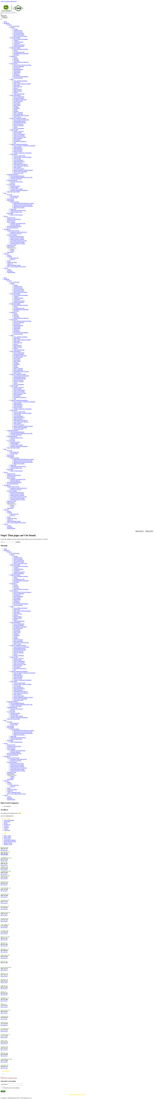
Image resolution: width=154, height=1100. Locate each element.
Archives (3, 816)
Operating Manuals (15, 225)
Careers (6, 268)
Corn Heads (16, 43)
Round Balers (16, 72)
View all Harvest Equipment (20, 39)
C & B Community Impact (14, 265)
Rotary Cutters (17, 117)
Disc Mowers (16, 68)
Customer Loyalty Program (14, 219)
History (9, 255)
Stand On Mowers (18, 163)
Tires (14, 142)
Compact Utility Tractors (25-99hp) (22, 157)
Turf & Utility (13, 154)
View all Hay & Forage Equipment (22, 65)
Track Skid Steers (17, 150)
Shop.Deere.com (14, 196)
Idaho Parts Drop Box (19, 207)
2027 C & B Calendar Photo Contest (16, 266)
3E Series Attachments (16, 178)
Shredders (16, 106)
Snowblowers (16, 104)
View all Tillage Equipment (20, 81)
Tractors (12, 27)
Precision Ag (13, 56)
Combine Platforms (18, 42)
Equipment (6, 23)
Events (9, 261)
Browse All (3, 15)
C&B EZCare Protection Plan (17, 223)
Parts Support (10, 200)
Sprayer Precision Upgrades (17, 242)
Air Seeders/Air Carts (18, 52)
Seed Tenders (16, 140)
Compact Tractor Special (16, 181)
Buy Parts (9, 194)
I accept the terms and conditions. (11, 1088)
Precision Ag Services (15, 233)
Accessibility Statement (10, 840)
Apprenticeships (11, 272)
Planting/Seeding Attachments (21, 53)
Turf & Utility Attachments (20, 171)
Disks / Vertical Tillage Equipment (22, 83)
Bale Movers (16, 75)
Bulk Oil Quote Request (16, 214)
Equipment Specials (12, 180)
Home (5, 21)
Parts (5, 193)
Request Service (11, 217)
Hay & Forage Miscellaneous (20, 76)
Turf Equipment (14, 187)
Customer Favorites (15, 186)
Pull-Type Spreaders (18, 125)
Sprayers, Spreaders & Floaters (18, 118)
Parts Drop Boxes (14, 201)
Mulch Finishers (17, 89)
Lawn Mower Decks (18, 168)
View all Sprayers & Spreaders (21, 119)
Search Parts (7, 821)
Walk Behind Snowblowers (20, 164)
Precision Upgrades (12, 235)
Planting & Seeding (15, 47)
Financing (4, 17)
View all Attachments (18, 96)
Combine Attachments (19, 45)
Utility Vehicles (17, 167)
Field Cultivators (17, 86)
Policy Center (7, 835)
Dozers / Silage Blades (19, 134)
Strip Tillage (16, 85)
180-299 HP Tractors (18, 34)
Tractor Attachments (15, 95)
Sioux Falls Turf (14, 258)
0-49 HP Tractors (17, 30)
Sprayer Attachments (18, 128)
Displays (15, 57)
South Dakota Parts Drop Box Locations (23, 203)
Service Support (11, 222)
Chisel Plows (16, 82)
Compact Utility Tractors (16, 189)
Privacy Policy (7, 837)
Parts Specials (10, 199)
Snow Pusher (16, 102)
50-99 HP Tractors (18, 32)
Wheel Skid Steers (18, 148)
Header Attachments (18, 46)
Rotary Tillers (16, 105)
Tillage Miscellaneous (18, 93)
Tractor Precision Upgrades (17, 237)
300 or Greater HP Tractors (20, 36)
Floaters (15, 127)
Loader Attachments (18, 98)
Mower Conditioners (18, 66)
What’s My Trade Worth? (13, 191)
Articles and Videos (12, 262)
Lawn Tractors (17, 158)
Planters (15, 50)
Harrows (15, 88)
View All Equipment (9, 820)
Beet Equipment (17, 132)
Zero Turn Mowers (18, 160)
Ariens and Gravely (18, 173)
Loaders (15, 109)
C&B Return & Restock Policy (18, 210)
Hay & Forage (14, 63)
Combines (16, 40)
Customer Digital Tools (16, 212)
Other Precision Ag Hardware (21, 62)
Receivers (15, 59)
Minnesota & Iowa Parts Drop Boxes (22, 204)
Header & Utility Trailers (19, 137)
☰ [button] (1, 14)
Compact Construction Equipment (19, 144)
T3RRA (12, 249)
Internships (10, 271)
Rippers (15, 92)
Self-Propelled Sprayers (19, 121)
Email (2, 1084)
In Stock (9, 24)
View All (12, 183)
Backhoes (15, 111)
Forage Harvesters (18, 78)
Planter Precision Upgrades (17, 239)
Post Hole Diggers (18, 101)
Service (6, 216)
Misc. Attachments (18, 114)
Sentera (12, 250)
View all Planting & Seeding (20, 49)
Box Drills (16, 55)
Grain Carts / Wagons (18, 135)
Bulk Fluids (10, 213)
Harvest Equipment (15, 37)
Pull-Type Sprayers (18, 124)
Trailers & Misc (14, 129)
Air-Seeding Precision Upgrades (18, 240)
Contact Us (10, 263)
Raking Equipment (18, 69)
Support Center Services (13, 230)
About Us (6, 253)
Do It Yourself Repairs (12, 227)
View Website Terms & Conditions (77, 1094)
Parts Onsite (13, 209)
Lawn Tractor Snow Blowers (20, 165)
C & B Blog (7, 830)
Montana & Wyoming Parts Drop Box (23, 206)
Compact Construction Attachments (22, 153)
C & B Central (14, 197)
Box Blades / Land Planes (20, 99)
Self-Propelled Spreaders (19, 122)
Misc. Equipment (17, 138)
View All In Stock (14, 26)
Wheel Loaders (17, 147)
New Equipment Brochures (17, 176)
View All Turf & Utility (19, 155)
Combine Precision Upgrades (17, 243)
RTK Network (10, 246)
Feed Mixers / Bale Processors (21, 115)
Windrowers (16, 73)
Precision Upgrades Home (17, 236)
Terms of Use (7, 838)
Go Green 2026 (11, 184)
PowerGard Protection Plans (14, 226)
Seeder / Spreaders (18, 112)
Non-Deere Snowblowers (19, 141)
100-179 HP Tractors (18, 33)
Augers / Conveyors (18, 131)
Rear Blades (16, 108)
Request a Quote (8, 844)
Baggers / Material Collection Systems (23, 170)
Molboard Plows (17, 91)
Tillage (12, 79)
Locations (9, 256)
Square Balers (17, 70)
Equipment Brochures (12, 174)
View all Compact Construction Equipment (24, 145)
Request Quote (149, 531)
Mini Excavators (17, 151)
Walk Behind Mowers (19, 161)
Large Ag (12, 259)
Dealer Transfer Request (10, 841)
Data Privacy (10, 252)
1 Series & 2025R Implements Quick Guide (21, 177)
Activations (16, 60)
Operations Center (11, 245)
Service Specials (11, 220)
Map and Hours (4, 850)
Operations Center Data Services (18, 232)
